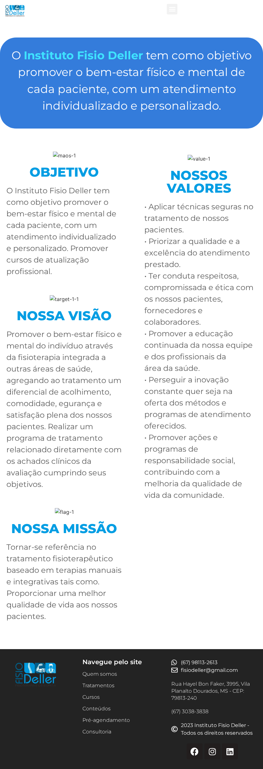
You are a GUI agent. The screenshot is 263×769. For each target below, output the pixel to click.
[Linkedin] (230, 751)
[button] (172, 9)
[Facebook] (195, 751)
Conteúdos (96, 709)
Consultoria (96, 732)
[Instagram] (212, 751)
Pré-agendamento (106, 720)
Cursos (91, 697)
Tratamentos (98, 685)
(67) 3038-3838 (189, 711)
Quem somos (99, 674)
